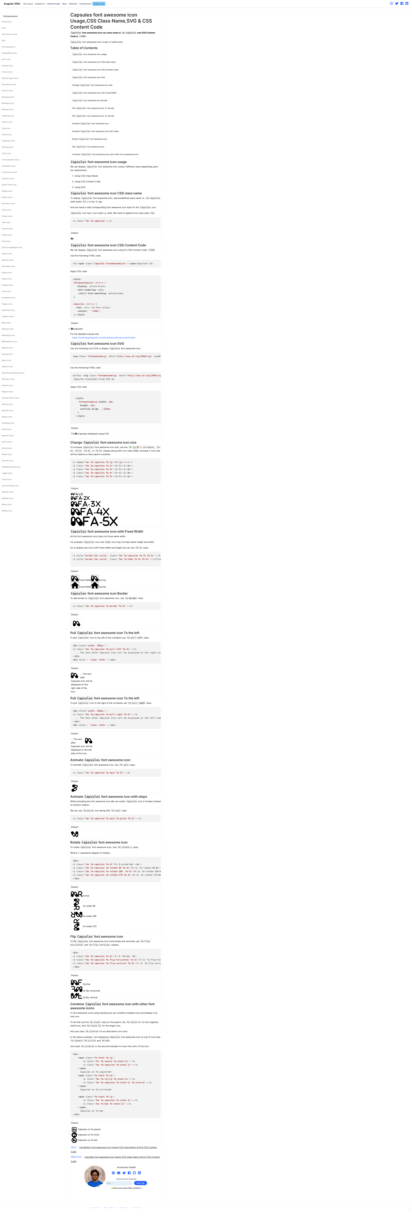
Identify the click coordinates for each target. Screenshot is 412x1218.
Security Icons (7, 410)
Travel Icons (6, 479)
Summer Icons (7, 460)
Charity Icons (7, 122)
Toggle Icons (7, 473)
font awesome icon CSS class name (94, 62)
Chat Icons (6, 128)
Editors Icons (7, 197)
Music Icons (6, 360)
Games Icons (7, 254)
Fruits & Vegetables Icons (12, 247)
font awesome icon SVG (89, 77)
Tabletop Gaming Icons (11, 467)
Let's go (141, 1183)
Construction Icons (9, 172)
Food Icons (6, 241)
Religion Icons (7, 392)
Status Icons (7, 454)
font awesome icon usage (90, 54)
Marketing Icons (8, 335)
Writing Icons (7, 511)
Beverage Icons (8, 97)
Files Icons (6, 222)
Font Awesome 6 (8, 47)
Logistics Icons (8, 316)
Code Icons (6, 153)
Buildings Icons (8, 103)
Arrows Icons (7, 72)
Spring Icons (7, 448)
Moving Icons (7, 354)
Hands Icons (7, 272)
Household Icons (8, 297)
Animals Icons (7, 66)
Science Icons (7, 404)
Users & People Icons (10, 486)
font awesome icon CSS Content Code (95, 70)
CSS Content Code (9, 34)
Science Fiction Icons (10, 398)
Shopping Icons (8, 423)
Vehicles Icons (7, 492)
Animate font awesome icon (90, 123)
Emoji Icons (6, 210)
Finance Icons (7, 229)
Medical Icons (7, 348)
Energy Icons (7, 216)
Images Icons (7, 304)
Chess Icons (6, 134)
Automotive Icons (9, 84)
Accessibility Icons (9, 53)
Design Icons (7, 191)
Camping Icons (8, 116)
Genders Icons (7, 260)
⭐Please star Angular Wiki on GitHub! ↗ (126, 1188)
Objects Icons (7, 366)
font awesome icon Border (90, 100)
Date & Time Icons (9, 185)
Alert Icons (6, 59)
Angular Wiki (12, 3)
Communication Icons (10, 160)
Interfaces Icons (8, 310)
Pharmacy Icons (8, 379)
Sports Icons (7, 442)
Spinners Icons (8, 435)
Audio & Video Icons (10, 78)
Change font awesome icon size (92, 85)
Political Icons (7, 385)
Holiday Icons (7, 285)
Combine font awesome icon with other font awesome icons (105, 154)
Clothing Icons (7, 147)
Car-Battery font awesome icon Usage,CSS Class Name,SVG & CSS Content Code (114, 1149)
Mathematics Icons (9, 341)
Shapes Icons (7, 417)
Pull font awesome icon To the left (93, 108)
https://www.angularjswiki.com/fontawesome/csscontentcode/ (103, 337)
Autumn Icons (7, 91)
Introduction (7, 22)
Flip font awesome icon (88, 147)
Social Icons (6, 429)
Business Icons (8, 109)
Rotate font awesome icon (89, 139)
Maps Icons (6, 323)
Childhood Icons (8, 141)
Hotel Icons (6, 291)
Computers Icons (9, 166)
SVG (3, 40)
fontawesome (10, 16)
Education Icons (8, 203)
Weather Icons (7, 498)
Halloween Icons (8, 266)
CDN (4, 28)
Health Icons (7, 279)
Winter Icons (7, 504)
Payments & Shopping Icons (13, 373)
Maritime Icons (8, 329)
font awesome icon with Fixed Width (95, 93)
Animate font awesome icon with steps (95, 131)
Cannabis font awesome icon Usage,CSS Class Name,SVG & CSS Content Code (115, 1159)
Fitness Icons (7, 235)
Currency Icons (8, 178)
